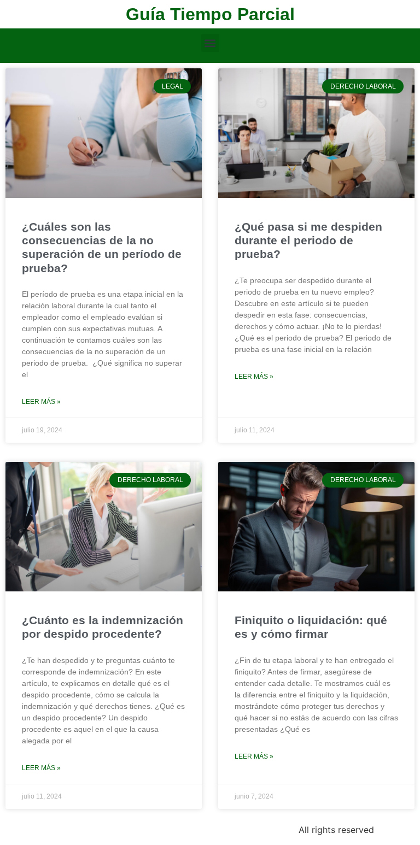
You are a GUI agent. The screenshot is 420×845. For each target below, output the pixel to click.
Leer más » (41, 402)
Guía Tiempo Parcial (210, 14)
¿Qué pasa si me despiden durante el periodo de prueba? (308, 240)
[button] (210, 43)
